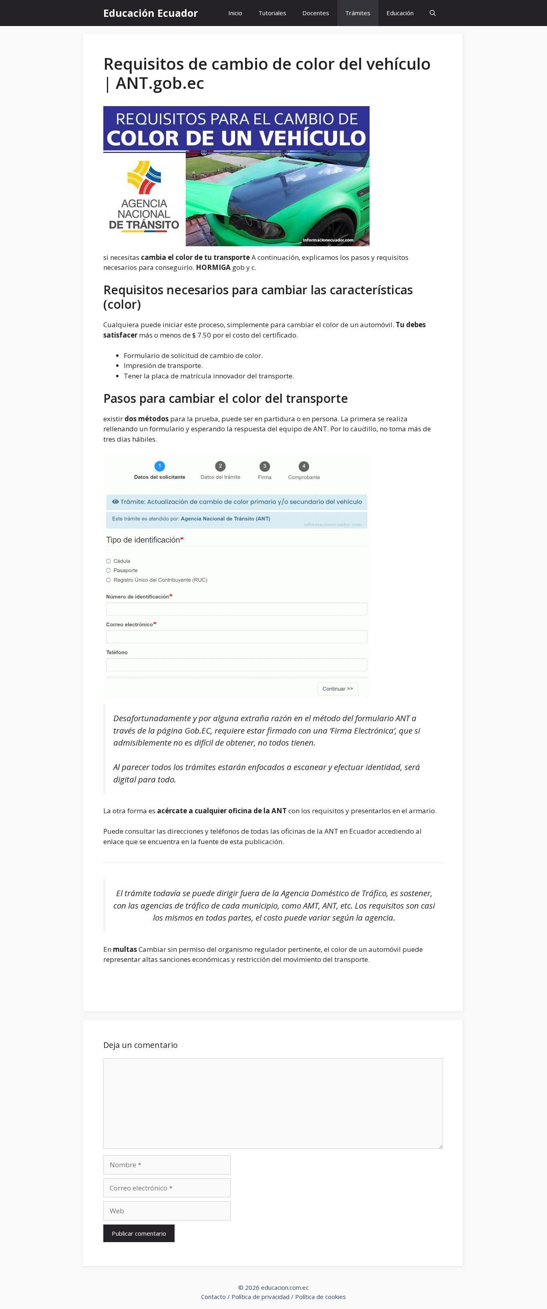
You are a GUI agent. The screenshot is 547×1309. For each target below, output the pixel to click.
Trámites (357, 13)
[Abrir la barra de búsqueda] (433, 13)
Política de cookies (320, 1297)
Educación (400, 13)
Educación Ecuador (150, 13)
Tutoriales (272, 13)
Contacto (213, 1297)
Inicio (235, 13)
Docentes (315, 13)
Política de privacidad (260, 1297)
